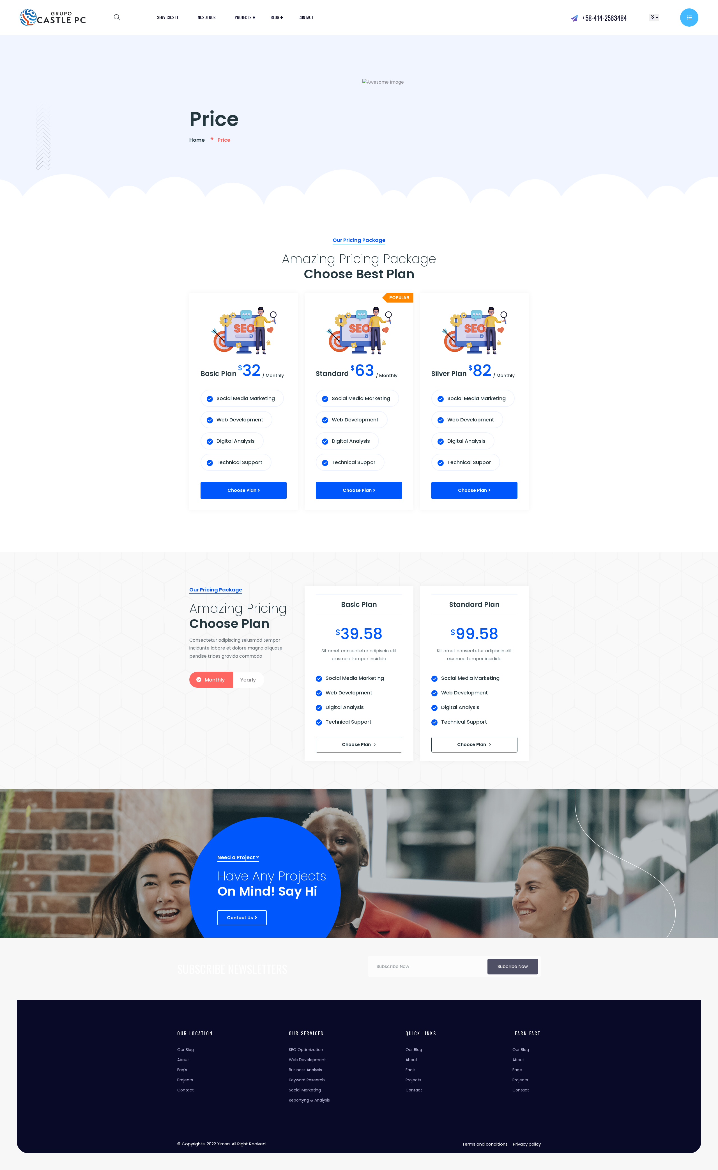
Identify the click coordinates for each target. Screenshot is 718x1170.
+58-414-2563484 (604, 18)
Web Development (307, 1060)
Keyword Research (307, 1080)
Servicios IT (168, 17)
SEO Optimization (306, 1049)
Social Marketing (305, 1090)
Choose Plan (357, 744)
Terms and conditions (485, 1144)
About (183, 1060)
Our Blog (185, 1049)
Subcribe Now (513, 966)
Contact (306, 17)
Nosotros (207, 17)
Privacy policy (527, 1144)
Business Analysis (305, 1070)
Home (198, 139)
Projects (243, 17)
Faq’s (182, 1070)
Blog (275, 17)
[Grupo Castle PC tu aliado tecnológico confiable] (53, 17)
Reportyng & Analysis (309, 1100)
